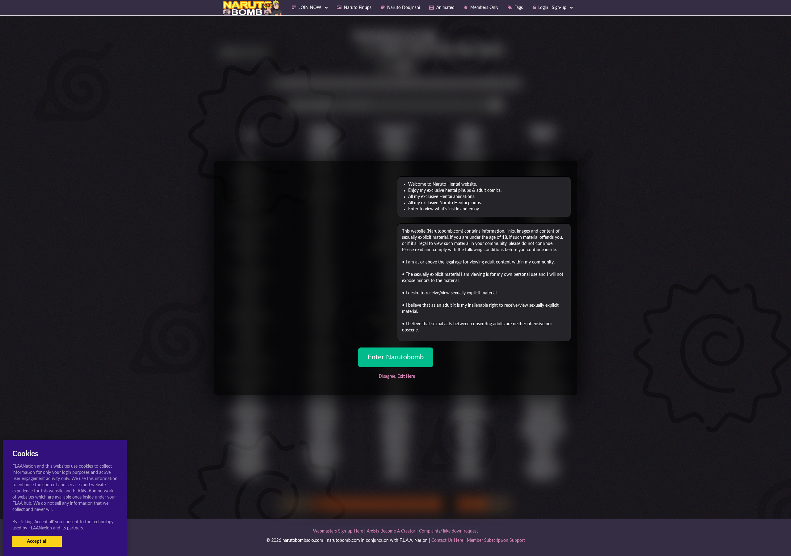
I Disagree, (395, 376)
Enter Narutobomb (396, 357)
